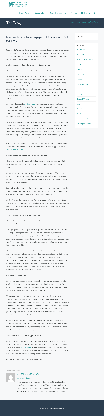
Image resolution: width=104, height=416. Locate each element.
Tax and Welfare (83, 99)
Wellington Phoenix (84, 124)
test (78, 104)
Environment (81, 54)
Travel (79, 109)
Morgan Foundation (84, 84)
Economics (81, 49)
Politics (79, 89)
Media (79, 79)
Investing (80, 74)
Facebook (21, 378)
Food (79, 64)
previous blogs (29, 104)
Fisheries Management (85, 59)
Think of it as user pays (14, 150)
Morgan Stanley (26, 347)
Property (80, 94)
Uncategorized (82, 119)
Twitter (29, 378)
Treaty (79, 114)
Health (27, 45)
